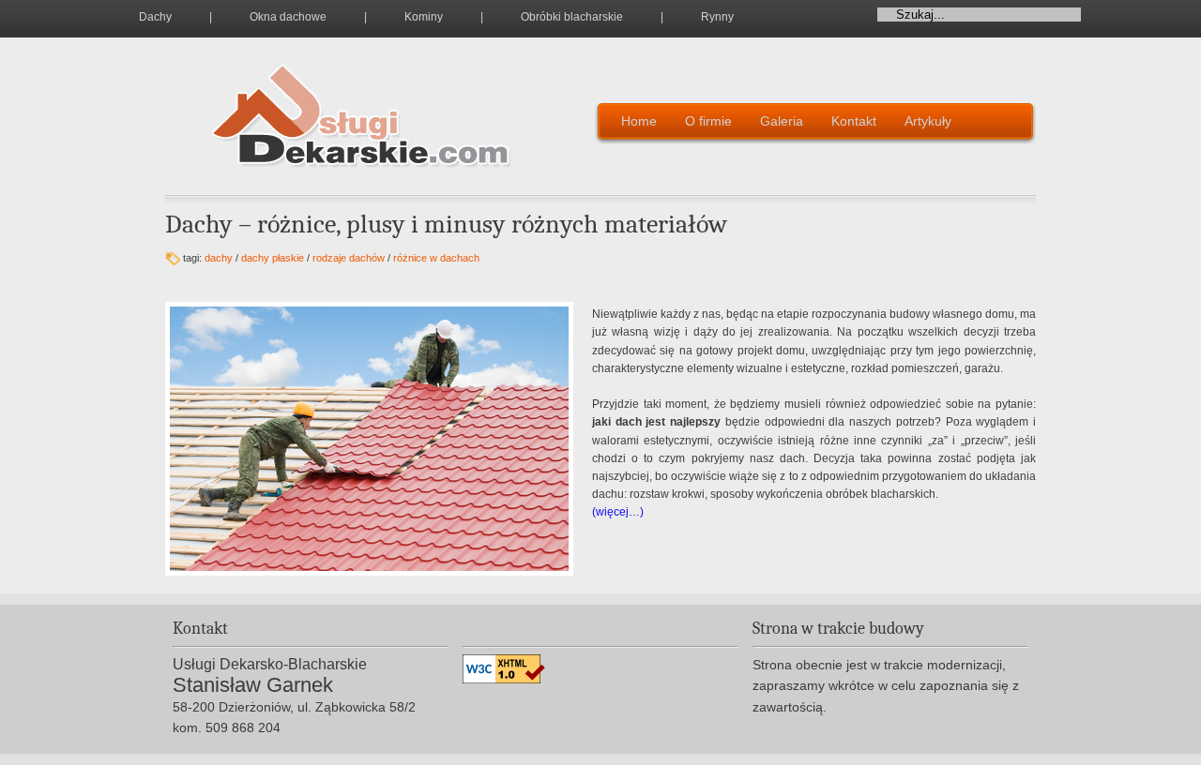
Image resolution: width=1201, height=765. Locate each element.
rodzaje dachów (348, 257)
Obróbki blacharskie (572, 16)
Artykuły (928, 120)
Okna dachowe (288, 16)
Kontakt (853, 120)
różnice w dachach (436, 257)
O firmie (708, 120)
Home (639, 120)
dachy (219, 257)
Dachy (155, 16)
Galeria (781, 120)
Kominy (423, 16)
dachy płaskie (272, 257)
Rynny (717, 16)
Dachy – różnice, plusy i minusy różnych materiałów (446, 224)
